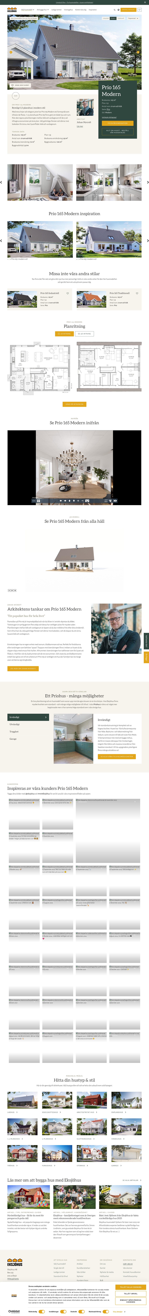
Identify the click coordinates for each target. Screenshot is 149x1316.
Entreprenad (27, 1212)
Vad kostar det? (146, 641)
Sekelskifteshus (50, 1112)
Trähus (11, 1165)
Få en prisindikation (118, 123)
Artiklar (80, 1264)
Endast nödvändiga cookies (130, 1301)
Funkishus (47, 1165)
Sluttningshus (84, 1139)
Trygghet (14, 732)
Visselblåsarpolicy (130, 1276)
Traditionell (120, 18)
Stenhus (81, 1165)
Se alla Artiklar (131, 1180)
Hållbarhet (67, 1212)
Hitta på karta (13, 1279)
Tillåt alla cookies (130, 1287)
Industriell (106, 18)
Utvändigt (15, 724)
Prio (108, 109)
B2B (101, 1280)
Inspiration (93, 10)
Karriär (102, 1268)
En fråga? (146, 657)
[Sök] (115, 9)
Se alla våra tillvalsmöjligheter (117, 756)
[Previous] (11, 52)
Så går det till (59, 1268)
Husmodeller (18, 18)
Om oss (103, 1264)
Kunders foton (82, 1280)
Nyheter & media (107, 1272)
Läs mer (80, 126)
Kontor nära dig (80, 10)
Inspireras (82, 1260)
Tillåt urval (131, 1294)
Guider (38, 1212)
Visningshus (68, 10)
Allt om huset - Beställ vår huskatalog (117, 131)
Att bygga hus (42, 10)
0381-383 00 (128, 1264)
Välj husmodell (26, 10)
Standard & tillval (61, 1276)
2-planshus (48, 1139)
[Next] (138, 52)
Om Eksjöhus (106, 1260)
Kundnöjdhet (81, 1212)
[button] (145, 2)
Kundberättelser (83, 1268)
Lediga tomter (56, 10)
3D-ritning (86, 334)
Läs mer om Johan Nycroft (23, 669)
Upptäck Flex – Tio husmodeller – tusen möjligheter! (74, 2)
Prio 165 (25, 18)
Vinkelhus (116, 1139)
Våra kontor (127, 1268)
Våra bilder (81, 1272)
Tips (18, 1212)
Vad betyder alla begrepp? (109, 117)
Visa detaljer (117, 1312)
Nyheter (80, 1276)
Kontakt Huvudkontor (131, 1272)
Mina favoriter (140, 10)
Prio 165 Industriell (49, 293)
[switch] (63, 1311)
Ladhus (11, 1112)
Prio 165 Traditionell (120, 293)
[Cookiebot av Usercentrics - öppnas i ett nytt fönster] (14, 1311)
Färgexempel (132, 18)
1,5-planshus (13, 1139)
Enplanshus (117, 1112)
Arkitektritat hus (86, 1112)
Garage (13, 739)
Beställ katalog (128, 9)
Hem (12, 18)
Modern (113, 18)
